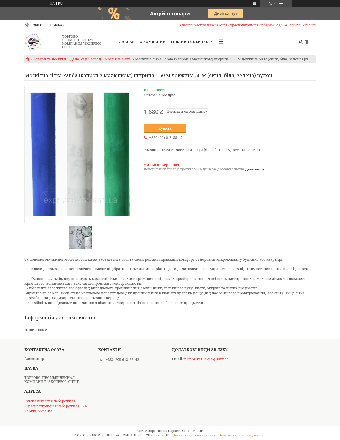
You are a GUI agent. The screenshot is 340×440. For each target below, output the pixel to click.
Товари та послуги (49, 59)
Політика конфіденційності (242, 435)
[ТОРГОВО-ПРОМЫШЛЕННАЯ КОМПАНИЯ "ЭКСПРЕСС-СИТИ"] (41, 41)
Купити (165, 128)
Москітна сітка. (118, 59)
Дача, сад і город (85, 59)
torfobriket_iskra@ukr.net (205, 359)
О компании (153, 41)
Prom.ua (197, 431)
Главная (126, 41)
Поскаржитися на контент (194, 435)
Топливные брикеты (192, 41)
